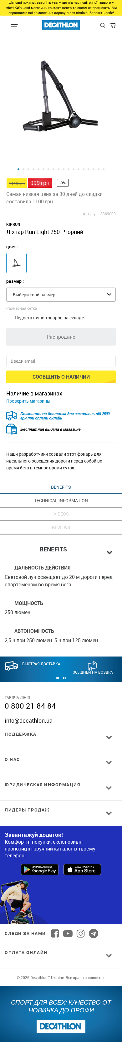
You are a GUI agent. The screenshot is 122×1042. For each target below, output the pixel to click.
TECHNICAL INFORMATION (61, 500)
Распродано (61, 336)
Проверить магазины (28, 401)
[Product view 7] (48, 169)
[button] (57, 678)
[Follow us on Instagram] (81, 933)
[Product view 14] (83, 169)
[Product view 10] (63, 169)
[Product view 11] (68, 169)
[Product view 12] (73, 169)
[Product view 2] (23, 169)
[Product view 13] (78, 169)
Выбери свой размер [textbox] (34, 295)
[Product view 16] (93, 169)
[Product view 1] (18, 169)
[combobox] (61, 295)
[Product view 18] (103, 169)
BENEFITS (61, 487)
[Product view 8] (53, 169)
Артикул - (91, 213)
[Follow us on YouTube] (68, 933)
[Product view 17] (98, 169)
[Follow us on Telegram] (93, 933)
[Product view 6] (43, 169)
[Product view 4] (33, 169)
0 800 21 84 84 (30, 706)
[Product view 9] (58, 169)
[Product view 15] (88, 169)
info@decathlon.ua (29, 720)
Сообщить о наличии (61, 376)
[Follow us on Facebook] (55, 933)
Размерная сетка (21, 308)
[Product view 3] (28, 169)
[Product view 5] (38, 169)
